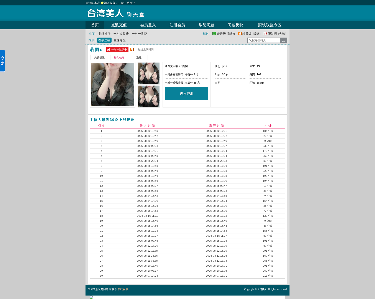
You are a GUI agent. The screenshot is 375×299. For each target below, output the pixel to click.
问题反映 (235, 25)
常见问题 (206, 25)
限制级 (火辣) (277, 33)
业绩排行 (104, 33)
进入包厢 (187, 93)
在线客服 (123, 289)
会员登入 (148, 25)
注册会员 (177, 25)
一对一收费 (139, 33)
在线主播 (104, 40)
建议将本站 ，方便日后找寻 (110, 3)
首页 (95, 25)
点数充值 (119, 25)
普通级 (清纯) (226, 33)
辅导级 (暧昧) (251, 33)
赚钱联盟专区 (269, 25)
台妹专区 (119, 40)
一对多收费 (121, 33)
